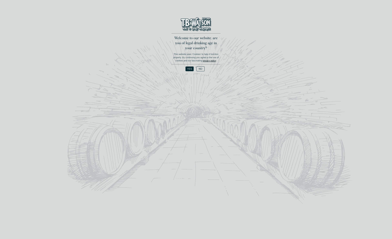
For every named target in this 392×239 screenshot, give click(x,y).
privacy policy (209, 60)
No (200, 68)
